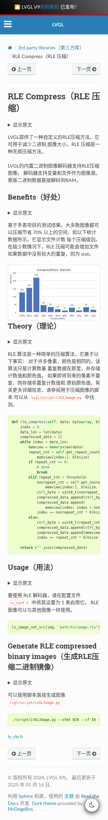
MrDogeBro (20, 809)
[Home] (10, 47)
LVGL (58, 24)
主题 (69, 796)
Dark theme (44, 803)
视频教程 (49, 7)
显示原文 (22, 125)
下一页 (84, 69)
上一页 (24, 69)
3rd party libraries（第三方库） (51, 47)
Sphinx (26, 796)
